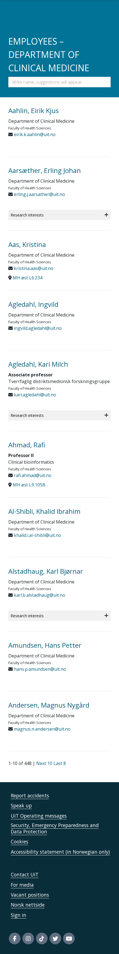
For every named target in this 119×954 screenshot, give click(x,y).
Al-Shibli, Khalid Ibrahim (44, 511)
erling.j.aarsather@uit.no (39, 194)
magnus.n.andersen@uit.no (42, 729)
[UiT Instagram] (28, 938)
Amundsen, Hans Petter (44, 645)
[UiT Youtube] (69, 938)
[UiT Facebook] (14, 938)
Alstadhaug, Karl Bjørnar (45, 571)
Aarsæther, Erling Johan (44, 170)
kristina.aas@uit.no (33, 268)
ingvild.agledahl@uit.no (37, 328)
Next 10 (44, 763)
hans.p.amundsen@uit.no (39, 669)
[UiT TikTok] (42, 938)
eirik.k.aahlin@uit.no (34, 134)
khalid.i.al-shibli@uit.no (37, 535)
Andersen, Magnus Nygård (48, 705)
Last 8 (59, 763)
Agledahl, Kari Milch (38, 364)
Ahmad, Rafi (26, 444)
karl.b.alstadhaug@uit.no (39, 595)
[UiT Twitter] (55, 938)
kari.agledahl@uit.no (34, 395)
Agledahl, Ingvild (33, 304)
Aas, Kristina (27, 244)
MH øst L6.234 (27, 278)
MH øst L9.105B (29, 485)
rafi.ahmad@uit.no (32, 475)
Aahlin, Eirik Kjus (33, 110)
